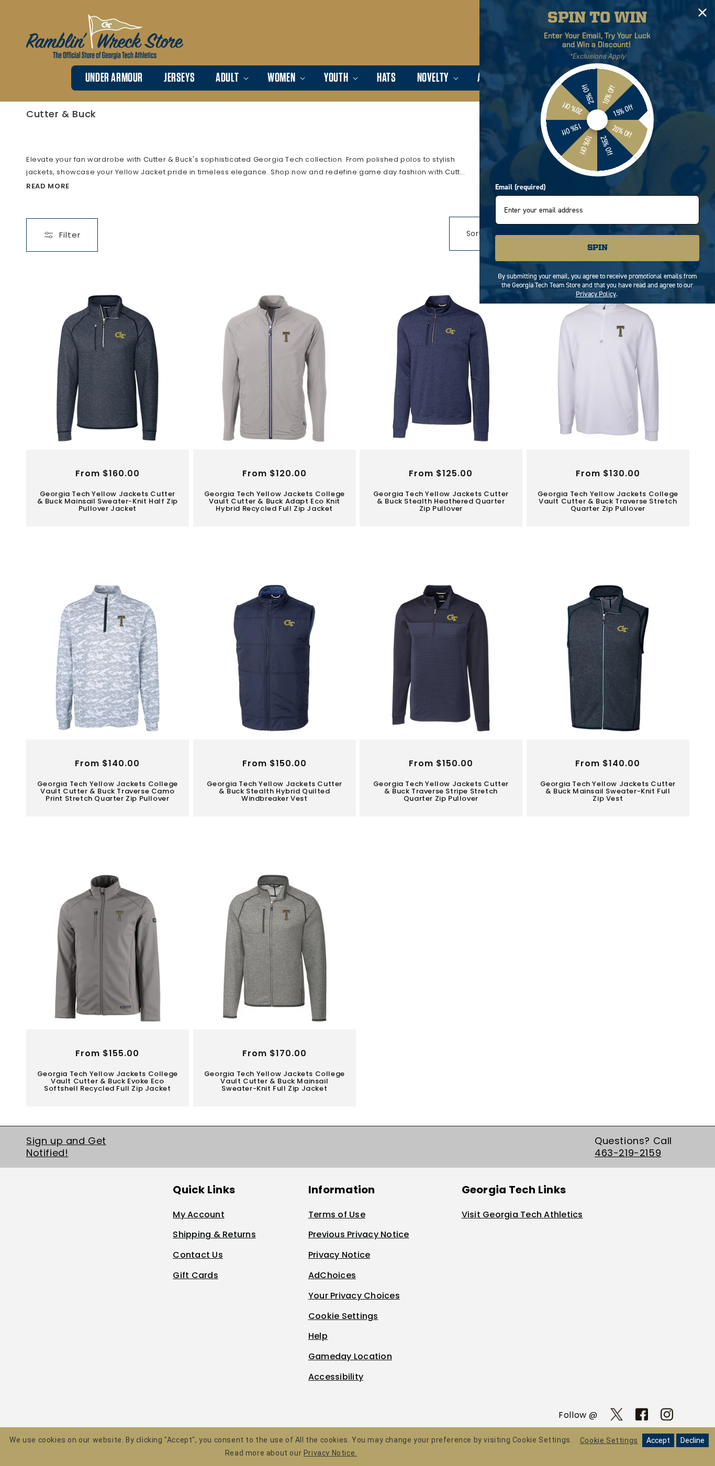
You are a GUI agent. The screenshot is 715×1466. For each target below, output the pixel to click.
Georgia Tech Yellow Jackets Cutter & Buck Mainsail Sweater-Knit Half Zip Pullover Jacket (107, 501)
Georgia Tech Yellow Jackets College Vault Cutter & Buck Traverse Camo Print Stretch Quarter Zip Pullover (107, 791)
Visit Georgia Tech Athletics (522, 1214)
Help (318, 1336)
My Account (199, 1214)
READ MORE (48, 186)
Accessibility (335, 1377)
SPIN (597, 248)
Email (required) (520, 187)
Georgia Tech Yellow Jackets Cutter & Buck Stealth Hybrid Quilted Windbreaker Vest (274, 791)
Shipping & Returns (214, 1234)
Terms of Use (336, 1214)
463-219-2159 (628, 1152)
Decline (692, 1440)
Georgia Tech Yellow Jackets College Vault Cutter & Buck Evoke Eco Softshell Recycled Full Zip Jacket (107, 1081)
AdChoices (332, 1275)
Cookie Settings (343, 1316)
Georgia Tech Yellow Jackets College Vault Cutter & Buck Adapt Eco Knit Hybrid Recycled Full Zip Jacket (274, 501)
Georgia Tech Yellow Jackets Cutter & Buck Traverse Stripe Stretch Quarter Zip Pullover (441, 791)
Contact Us (198, 1255)
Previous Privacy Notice (358, 1234)
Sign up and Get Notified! (66, 1146)
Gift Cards (195, 1275)
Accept (658, 1440)
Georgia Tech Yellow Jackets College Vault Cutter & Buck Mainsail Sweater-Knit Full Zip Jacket (274, 1081)
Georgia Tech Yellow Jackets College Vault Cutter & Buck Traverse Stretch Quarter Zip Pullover (607, 501)
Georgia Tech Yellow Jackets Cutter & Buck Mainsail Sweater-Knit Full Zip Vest (607, 791)
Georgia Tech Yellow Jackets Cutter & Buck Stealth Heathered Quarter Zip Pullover (441, 501)
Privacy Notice (339, 1255)
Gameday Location (350, 1356)
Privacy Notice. (330, 1453)
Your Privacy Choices (354, 1296)
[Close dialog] (702, 12)
